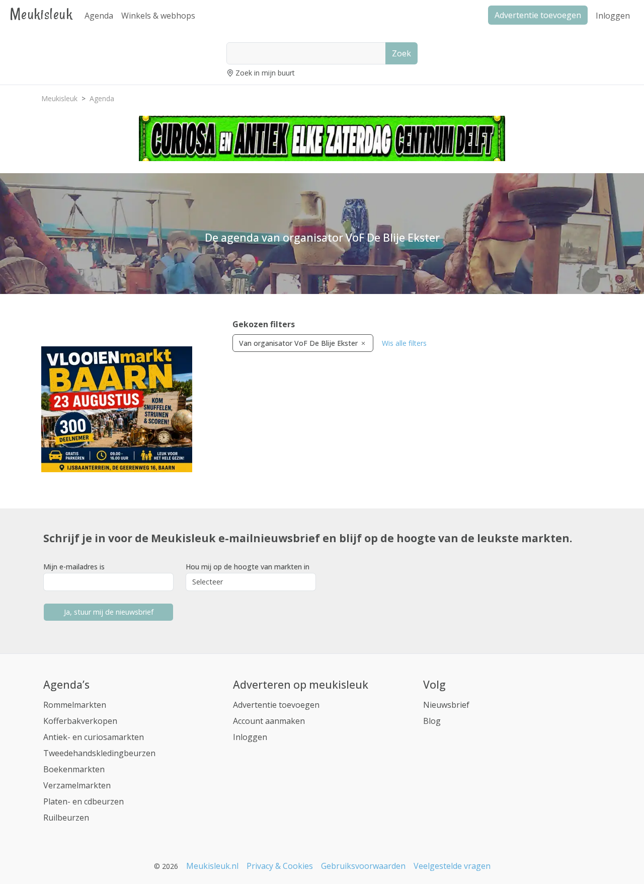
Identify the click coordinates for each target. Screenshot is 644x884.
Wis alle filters (404, 343)
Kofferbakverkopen (80, 720)
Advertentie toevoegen (276, 704)
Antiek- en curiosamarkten (93, 737)
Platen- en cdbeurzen (83, 801)
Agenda (99, 15)
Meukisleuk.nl (212, 865)
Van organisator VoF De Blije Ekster (299, 343)
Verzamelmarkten (77, 785)
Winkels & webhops (158, 15)
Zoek (401, 53)
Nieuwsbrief (446, 704)
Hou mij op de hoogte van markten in (247, 566)
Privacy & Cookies (280, 865)
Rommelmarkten (74, 704)
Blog (432, 720)
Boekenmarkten (74, 769)
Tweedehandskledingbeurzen (99, 753)
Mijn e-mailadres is (74, 566)
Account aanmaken (269, 720)
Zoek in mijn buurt (265, 73)
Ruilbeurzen (66, 817)
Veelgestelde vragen (452, 865)
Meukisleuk (41, 14)
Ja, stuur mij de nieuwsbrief (108, 612)
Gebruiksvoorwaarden (363, 865)
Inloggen (613, 15)
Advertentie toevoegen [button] (538, 15)
